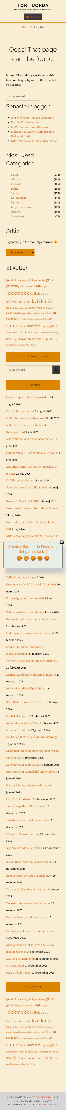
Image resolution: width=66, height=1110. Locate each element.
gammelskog (39, 280)
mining (50, 308)
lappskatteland (22, 308)
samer (13, 326)
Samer (15, 193)
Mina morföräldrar (18, 730)
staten (45, 332)
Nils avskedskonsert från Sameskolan (34, 141)
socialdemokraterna (29, 332)
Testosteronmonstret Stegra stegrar (28, 903)
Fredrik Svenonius (17, 716)
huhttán (38, 286)
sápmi (48, 338)
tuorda (15, 345)
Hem (25, 27)
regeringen (23, 319)
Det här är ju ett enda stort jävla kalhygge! (32, 737)
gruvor (12, 286)
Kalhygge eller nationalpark (23, 764)
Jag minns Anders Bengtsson (24, 848)
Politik (15, 188)
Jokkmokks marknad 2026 (22, 723)
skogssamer (11, 332)
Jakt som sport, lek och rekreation (32, 118)
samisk (33, 326)
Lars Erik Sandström (19, 799)
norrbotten (48, 313)
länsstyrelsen (37, 308)
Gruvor (15, 211)
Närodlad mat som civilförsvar (25, 702)
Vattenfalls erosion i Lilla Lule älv (27, 487)
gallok (29, 280)
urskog (22, 345)
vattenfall (31, 344)
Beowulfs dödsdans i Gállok (23, 501)
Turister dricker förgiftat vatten (26, 889)
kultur (27, 302)
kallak (35, 293)
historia (28, 286)
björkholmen (13, 280)
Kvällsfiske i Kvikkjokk (20, 959)
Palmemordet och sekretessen (25, 612)
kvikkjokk (42, 301)
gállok (21, 286)
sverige (13, 338)
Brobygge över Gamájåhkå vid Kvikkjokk (31, 771)
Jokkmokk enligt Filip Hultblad (25, 688)
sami (23, 326)
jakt (46, 286)
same (47, 318)
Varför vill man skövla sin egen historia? (31, 661)
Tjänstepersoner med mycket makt (28, 820)
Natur (14, 174)
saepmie (38, 319)
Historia (16, 184)
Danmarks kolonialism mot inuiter (28, 931)
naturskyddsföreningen (30, 313)
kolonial (45, 294)
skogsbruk (51, 326)
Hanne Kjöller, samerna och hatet (27, 785)
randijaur (12, 318)
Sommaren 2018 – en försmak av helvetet (32, 453)
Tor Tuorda (33, 5)
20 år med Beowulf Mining (22, 834)
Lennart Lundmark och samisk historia (31, 674)
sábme (36, 339)
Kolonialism (19, 198)
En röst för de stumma (25, 122)
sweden (25, 339)
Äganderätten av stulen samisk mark (29, 875)
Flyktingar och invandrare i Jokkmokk (30, 633)
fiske (24, 280)
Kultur (15, 202)
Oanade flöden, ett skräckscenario (27, 917)
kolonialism (14, 302)
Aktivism (16, 179)
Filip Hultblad (15, 965)
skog (43, 327)
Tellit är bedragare (17, 577)
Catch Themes (47, 1104)
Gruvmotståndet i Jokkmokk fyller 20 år (31, 584)
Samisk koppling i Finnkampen (26, 806)
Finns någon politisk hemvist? (25, 598)
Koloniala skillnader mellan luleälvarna (31, 619)
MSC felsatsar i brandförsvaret (30, 127)
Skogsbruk (17, 216)
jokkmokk (17, 293)
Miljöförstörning (21, 207)
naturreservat (13, 312)
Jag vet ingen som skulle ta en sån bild (30, 862)
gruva (51, 280)
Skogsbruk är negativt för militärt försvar (32, 508)
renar (31, 319)
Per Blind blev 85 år (18, 972)
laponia (10, 308)
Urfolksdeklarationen (20, 480)
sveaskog (54, 332)
